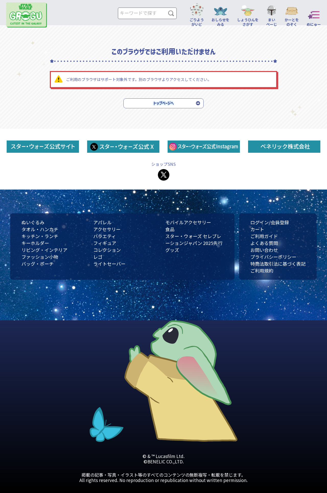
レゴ (97, 256)
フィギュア (104, 243)
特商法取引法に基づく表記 (278, 263)
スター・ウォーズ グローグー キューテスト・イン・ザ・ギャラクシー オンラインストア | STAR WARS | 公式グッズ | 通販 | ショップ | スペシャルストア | (26, 15)
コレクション (107, 249)
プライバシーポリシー (273, 256)
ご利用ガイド (264, 236)
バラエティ (104, 236)
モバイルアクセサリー (188, 222)
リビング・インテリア (44, 249)
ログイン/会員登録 (269, 222)
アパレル (102, 222)
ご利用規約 (261, 270)
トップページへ (164, 103)
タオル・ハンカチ (39, 229)
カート (257, 229)
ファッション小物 (39, 256)
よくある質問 (264, 243)
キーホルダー (35, 243)
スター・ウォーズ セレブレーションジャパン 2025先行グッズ (194, 243)
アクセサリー (107, 229)
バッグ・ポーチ (37, 263)
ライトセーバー (109, 263)
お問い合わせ (264, 249)
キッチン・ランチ (39, 236)
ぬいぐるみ (32, 222)
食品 (169, 229)
